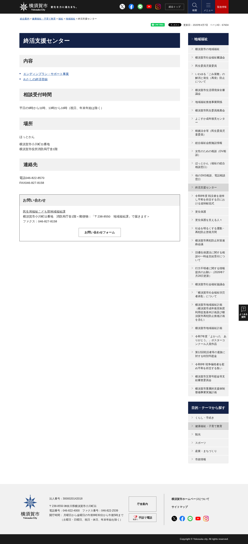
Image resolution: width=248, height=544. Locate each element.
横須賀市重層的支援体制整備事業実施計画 (210, 390)
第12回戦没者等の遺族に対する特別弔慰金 (210, 354)
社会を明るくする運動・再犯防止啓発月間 (210, 230)
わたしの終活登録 (35, 79)
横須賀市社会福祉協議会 (210, 284)
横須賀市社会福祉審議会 (210, 57)
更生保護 (200, 211)
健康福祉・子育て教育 (44, 18)
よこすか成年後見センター (210, 120)
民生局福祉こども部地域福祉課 (44, 211)
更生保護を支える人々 (208, 220)
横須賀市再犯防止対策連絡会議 (210, 242)
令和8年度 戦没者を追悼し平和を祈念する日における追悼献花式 (210, 199)
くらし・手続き (204, 417)
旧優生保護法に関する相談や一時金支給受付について (210, 256)
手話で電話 (145, 517)
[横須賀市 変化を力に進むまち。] (48, 6)
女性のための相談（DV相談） (210, 153)
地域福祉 (70, 18)
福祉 (60, 18)
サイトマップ (180, 506)
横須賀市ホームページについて (190, 499)
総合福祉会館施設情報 (208, 143)
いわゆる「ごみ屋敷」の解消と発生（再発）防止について (210, 78)
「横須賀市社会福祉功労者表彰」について (210, 294)
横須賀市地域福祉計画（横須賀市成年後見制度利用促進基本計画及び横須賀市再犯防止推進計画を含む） (210, 312)
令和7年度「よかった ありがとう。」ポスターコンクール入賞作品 (210, 340)
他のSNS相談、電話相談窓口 (210, 177)
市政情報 (200, 459)
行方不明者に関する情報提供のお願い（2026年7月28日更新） (210, 272)
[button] (194, 7)
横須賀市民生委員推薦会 (210, 110)
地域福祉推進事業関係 (208, 102)
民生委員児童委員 (206, 65)
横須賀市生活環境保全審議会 (210, 92)
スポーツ (200, 442)
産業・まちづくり (206, 451)
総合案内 (24, 18)
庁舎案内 (142, 504)
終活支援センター (206, 187)
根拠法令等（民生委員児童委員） (210, 132)
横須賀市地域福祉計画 (208, 328)
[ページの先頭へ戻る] (224, 537)
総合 (175, 6)
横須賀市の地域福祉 (207, 49)
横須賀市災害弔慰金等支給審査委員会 (210, 378)
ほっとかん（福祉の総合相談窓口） (210, 165)
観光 (198, 434)
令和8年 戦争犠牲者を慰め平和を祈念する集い (209, 366)
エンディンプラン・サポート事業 (46, 74)
